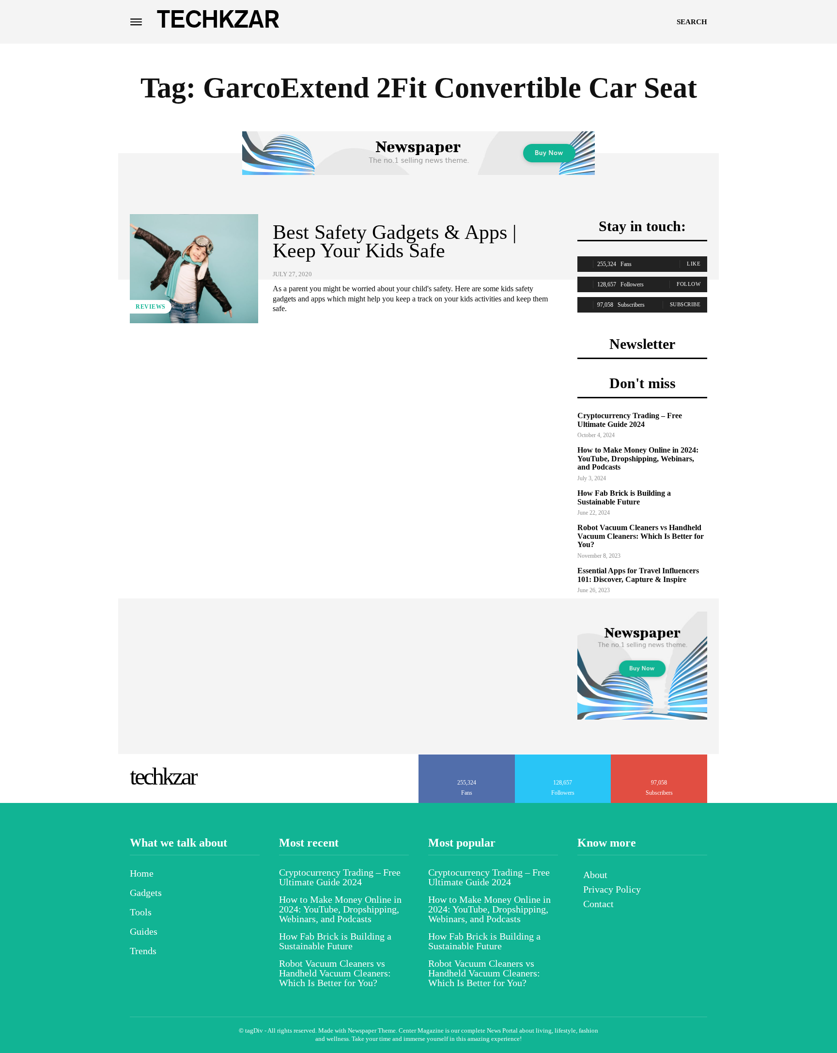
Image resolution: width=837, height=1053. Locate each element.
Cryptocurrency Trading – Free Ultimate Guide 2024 (629, 419)
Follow (688, 284)
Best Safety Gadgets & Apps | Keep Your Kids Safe (394, 241)
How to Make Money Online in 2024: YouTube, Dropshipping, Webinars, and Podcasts (637, 458)
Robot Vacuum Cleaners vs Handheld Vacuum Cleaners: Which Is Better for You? (640, 536)
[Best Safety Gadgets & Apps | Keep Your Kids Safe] (194, 268)
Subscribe (685, 304)
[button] (692, 22)
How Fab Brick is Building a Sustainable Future (624, 497)
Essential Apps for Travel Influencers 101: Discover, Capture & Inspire (638, 574)
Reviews (151, 306)
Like (693, 264)
